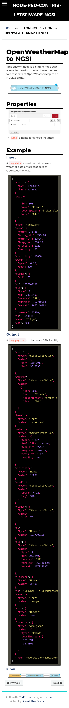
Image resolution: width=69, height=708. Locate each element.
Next (56, 682)
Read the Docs (33, 701)
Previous (15, 682)
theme (47, 697)
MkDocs (25, 697)
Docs (9, 28)
